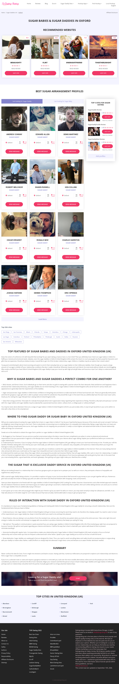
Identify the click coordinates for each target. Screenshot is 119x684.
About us (4, 641)
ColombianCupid (55, 641)
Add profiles (100, 156)
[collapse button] (42, 319)
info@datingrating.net (100, 632)
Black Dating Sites (56, 663)
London (63, 608)
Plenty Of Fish (54, 656)
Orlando (36, 332)
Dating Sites (33, 637)
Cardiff (34, 603)
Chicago (65, 332)
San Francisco (18, 332)
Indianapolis (76, 332)
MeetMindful (54, 644)
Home (29, 4)
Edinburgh (35, 608)
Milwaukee (18, 342)
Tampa (46, 332)
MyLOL (31, 656)
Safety (3, 647)
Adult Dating (33, 641)
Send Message (14, 151)
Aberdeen (6, 603)
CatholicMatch (34, 669)
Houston (75, 337)
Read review (15, 69)
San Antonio (7, 342)
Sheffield (64, 616)
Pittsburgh (48, 337)
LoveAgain (32, 672)
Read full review (107, 120)
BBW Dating (33, 644)
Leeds (34, 616)
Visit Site (16, 73)
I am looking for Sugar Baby (63, 101)
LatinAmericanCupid (57, 666)
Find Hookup (96, 4)
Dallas (66, 337)
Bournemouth (7, 612)
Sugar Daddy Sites (67, 4)
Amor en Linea (55, 634)
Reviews (38, 4)
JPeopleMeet (54, 650)
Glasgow (34, 612)
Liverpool (64, 603)
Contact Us (5, 644)
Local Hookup (110, 4)
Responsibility (6, 656)
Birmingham (7, 608)
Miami (28, 332)
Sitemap (4, 663)
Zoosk (52, 669)
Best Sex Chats (34, 634)
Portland (26, 337)
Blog (46, 4)
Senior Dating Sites (56, 653)
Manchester (65, 612)
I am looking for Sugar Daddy (21, 101)
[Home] (10, 4)
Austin (58, 337)
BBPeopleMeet (55, 647)
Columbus (55, 332)
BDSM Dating (33, 647)
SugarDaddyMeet (35, 666)
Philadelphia (37, 337)
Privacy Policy (5, 653)
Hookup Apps (82, 4)
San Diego (6, 332)
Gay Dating (53, 659)
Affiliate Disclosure (7, 659)
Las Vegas (6, 337)
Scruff (31, 659)
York (91, 603)
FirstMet (53, 637)
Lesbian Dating (34, 663)
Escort (54, 4)
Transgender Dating (35, 653)
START (78, 578)
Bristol (5, 616)
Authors (4, 650)
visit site (107, 117)
